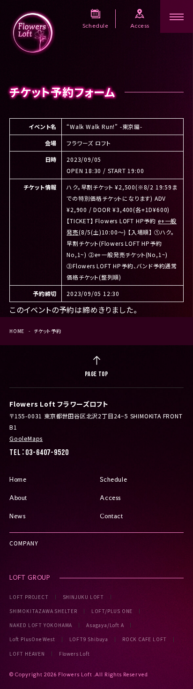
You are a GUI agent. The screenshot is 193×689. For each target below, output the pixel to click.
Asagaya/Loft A (105, 625)
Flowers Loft (74, 653)
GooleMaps (26, 438)
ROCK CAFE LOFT (144, 639)
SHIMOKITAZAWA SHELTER (43, 611)
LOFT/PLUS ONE (112, 611)
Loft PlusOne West (32, 639)
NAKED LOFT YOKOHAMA (40, 625)
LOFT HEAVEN (27, 653)
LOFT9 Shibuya (88, 639)
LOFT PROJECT (29, 597)
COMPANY (23, 543)
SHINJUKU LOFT (83, 597)
